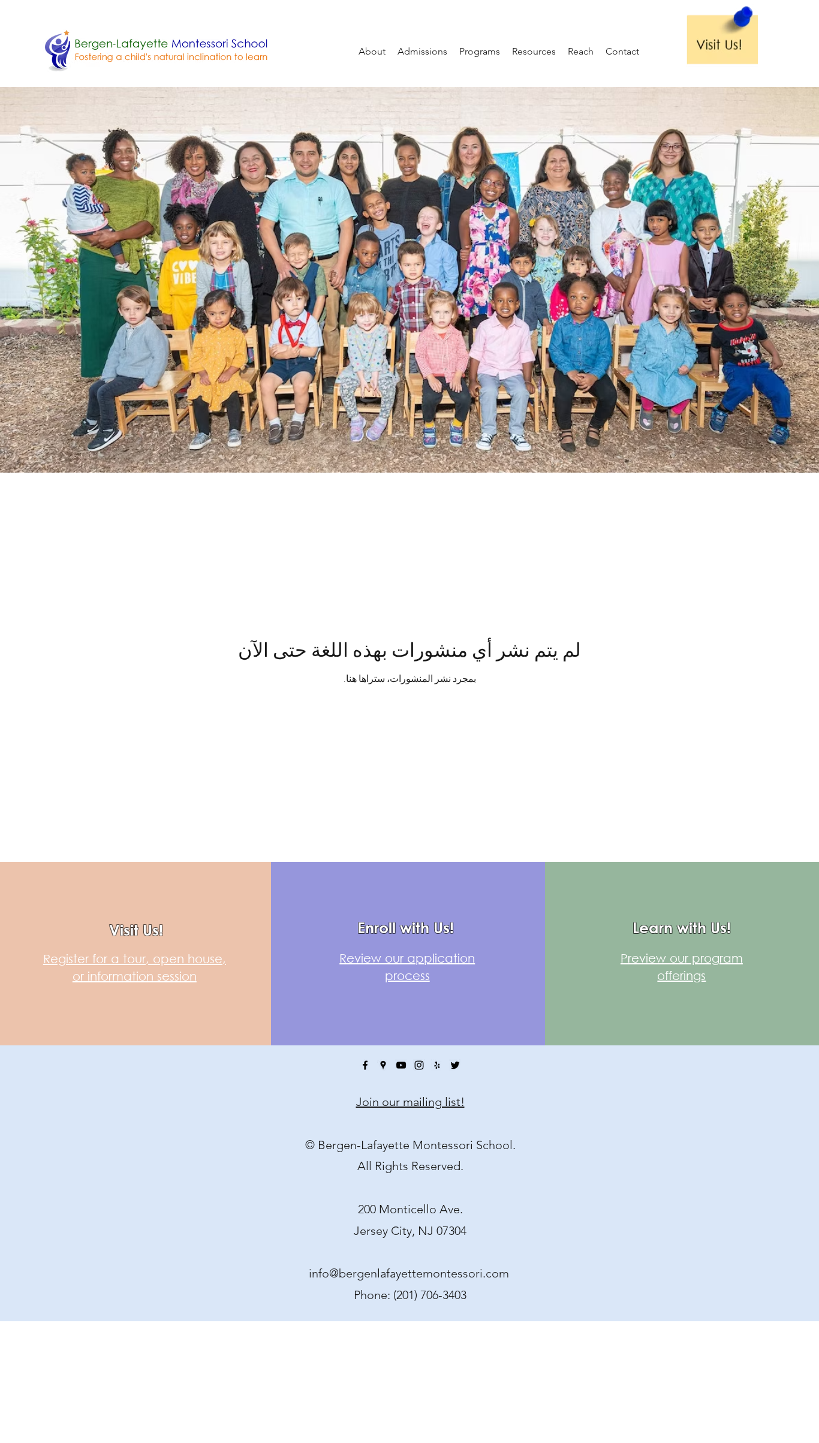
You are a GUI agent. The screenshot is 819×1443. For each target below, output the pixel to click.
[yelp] (437, 1065)
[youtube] (401, 1065)
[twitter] (455, 1065)
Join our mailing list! (410, 1102)
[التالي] (747, 277)
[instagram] (419, 1065)
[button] (422, 51)
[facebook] (365, 1065)
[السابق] (71, 277)
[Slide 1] (409, 442)
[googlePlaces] (383, 1065)
